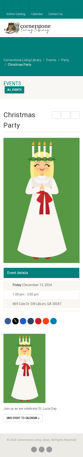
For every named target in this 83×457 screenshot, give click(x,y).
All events (14, 89)
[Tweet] (15, 321)
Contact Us (55, 14)
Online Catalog (15, 14)
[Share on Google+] (23, 321)
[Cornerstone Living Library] (27, 28)
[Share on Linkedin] (53, 321)
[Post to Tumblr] (30, 321)
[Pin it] (38, 321)
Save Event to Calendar (22, 418)
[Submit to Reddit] (46, 321)
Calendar (37, 14)
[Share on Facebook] (8, 321)
